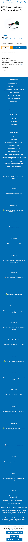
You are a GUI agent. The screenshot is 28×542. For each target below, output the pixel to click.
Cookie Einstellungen (14, 98)
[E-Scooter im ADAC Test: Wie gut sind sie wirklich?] (14, 182)
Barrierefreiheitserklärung (14, 166)
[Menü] (3, 2)
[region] (14, 24)
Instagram (13, 124)
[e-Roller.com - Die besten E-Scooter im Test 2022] (14, 417)
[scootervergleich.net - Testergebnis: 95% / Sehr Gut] (14, 383)
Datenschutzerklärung (14, 148)
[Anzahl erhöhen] (7, 47)
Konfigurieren (14, 536)
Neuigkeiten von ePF (14, 83)
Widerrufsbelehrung (14, 145)
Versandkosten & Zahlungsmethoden (14, 89)
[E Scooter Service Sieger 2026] (14, 199)
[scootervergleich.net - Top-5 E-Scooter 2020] (14, 484)
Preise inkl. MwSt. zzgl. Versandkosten (12, 39)
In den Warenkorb (20, 47)
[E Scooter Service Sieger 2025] (14, 299)
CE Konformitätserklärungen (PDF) (14, 142)
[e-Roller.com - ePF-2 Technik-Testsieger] (14, 366)
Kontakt (14, 118)
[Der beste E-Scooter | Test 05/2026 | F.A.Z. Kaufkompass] (14, 215)
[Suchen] (17, 2)
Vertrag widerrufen (14, 110)
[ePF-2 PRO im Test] (14, 232)
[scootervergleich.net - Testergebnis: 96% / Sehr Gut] (14, 433)
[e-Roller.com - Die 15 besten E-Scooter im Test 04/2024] (14, 333)
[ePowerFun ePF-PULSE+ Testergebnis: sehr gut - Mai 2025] (14, 282)
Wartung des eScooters (14, 95)
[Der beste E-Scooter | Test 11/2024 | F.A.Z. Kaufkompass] (14, 316)
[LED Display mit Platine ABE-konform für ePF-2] (14, 24)
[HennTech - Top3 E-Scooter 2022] (14, 400)
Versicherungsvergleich (13, 92)
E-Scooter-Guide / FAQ (13, 86)
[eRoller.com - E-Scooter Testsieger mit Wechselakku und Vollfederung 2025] (14, 266)
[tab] (13, 61)
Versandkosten (5, 502)
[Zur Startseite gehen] (10, 2)
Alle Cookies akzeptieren (14, 540)
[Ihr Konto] (21, 2)
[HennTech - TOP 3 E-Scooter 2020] (14, 450)
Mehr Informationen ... (14, 529)
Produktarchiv (14, 101)
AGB (14, 136)
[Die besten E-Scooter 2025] (14, 249)
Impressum (14, 139)
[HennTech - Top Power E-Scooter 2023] (14, 349)
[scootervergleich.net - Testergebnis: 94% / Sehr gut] (14, 467)
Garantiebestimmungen (14, 151)
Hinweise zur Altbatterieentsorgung (14, 154)
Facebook (13, 121)
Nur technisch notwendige (14, 532)
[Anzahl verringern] (3, 47)
